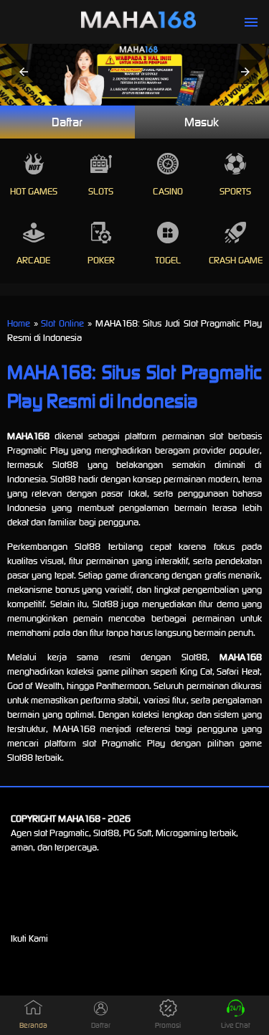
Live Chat (235, 1025)
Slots (100, 191)
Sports (235, 191)
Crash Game (236, 260)
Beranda (33, 1025)
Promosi (168, 1025)
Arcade (33, 260)
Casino (168, 191)
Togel (168, 260)
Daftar (67, 122)
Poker (101, 260)
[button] (23, 72)
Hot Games (33, 191)
